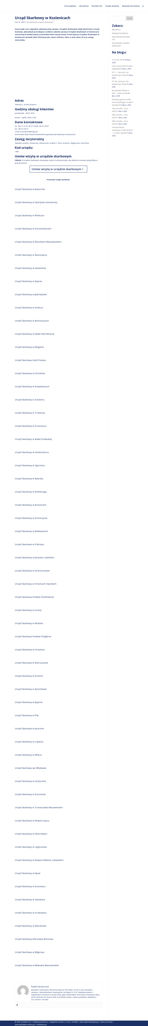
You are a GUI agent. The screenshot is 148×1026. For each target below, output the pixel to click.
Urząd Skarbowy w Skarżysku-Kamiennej (36, 202)
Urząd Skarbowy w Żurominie (30, 794)
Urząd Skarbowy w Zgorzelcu (30, 465)
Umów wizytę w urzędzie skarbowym (56, 169)
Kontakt (75, 1022)
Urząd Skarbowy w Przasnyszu (30, 425)
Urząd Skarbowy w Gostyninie (30, 781)
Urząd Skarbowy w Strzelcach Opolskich (35, 583)
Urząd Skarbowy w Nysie (27, 873)
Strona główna (70, 6)
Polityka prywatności (40, 1022)
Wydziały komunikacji (131, 6)
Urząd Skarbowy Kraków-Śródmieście (34, 596)
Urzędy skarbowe (112, 6)
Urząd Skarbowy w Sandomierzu (32, 452)
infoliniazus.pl (42, 1024)
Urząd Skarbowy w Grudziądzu (31, 912)
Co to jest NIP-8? (118, 60)
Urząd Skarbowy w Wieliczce (29, 215)
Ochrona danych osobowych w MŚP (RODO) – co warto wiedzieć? (122, 130)
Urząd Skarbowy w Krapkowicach (32, 386)
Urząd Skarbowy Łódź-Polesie (30, 360)
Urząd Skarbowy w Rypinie (29, 702)
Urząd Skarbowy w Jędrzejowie (31, 294)
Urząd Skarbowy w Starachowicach (33, 228)
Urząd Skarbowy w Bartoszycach (32, 320)
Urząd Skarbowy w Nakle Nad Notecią (34, 333)
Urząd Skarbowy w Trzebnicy (30, 412)
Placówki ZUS (97, 6)
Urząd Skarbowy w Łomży (28, 610)
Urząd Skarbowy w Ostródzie (30, 373)
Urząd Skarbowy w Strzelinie (30, 649)
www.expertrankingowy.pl (89, 1022)
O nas (68, 1022)
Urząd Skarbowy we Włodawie (30, 767)
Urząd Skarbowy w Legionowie (31, 846)
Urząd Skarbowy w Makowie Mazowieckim (37, 965)
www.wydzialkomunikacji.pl (25, 1024)
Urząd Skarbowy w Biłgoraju (29, 952)
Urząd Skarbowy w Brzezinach (30, 504)
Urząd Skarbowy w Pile (27, 715)
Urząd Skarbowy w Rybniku (29, 478)
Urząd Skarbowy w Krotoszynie (31, 518)
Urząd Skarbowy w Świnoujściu (31, 254)
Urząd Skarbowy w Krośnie (29, 675)
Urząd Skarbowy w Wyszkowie (30, 925)
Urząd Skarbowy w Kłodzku (29, 623)
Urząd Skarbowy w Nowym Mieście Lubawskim (39, 860)
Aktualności (84, 6)
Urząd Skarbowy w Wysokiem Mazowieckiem (38, 241)
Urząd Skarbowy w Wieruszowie (31, 662)
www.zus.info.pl (106, 1022)
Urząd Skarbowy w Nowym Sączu (32, 820)
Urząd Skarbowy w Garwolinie (30, 268)
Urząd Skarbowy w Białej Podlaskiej (33, 439)
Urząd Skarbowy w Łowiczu (29, 307)
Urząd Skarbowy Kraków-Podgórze (33, 636)
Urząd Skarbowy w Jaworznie (30, 189)
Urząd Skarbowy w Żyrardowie (31, 689)
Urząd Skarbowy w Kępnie (28, 281)
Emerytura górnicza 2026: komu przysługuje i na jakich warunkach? (122, 102)
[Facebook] (17, 1005)
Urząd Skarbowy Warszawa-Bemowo (34, 938)
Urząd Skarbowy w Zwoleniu (29, 399)
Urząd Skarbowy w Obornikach (31, 833)
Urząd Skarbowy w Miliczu (28, 754)
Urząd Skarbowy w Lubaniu (29, 741)
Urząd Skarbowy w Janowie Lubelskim (34, 557)
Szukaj (129, 18)
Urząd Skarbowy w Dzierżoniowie (32, 570)
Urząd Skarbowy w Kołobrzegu (31, 491)
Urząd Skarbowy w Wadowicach (31, 531)
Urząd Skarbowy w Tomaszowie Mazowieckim (39, 807)
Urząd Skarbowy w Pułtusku (29, 544)
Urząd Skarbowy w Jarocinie (29, 728)
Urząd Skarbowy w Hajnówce (30, 899)
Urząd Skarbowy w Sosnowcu (30, 886)
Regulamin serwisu (57, 1022)
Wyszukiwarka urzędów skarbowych (40, 22)
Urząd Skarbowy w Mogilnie (29, 347)
